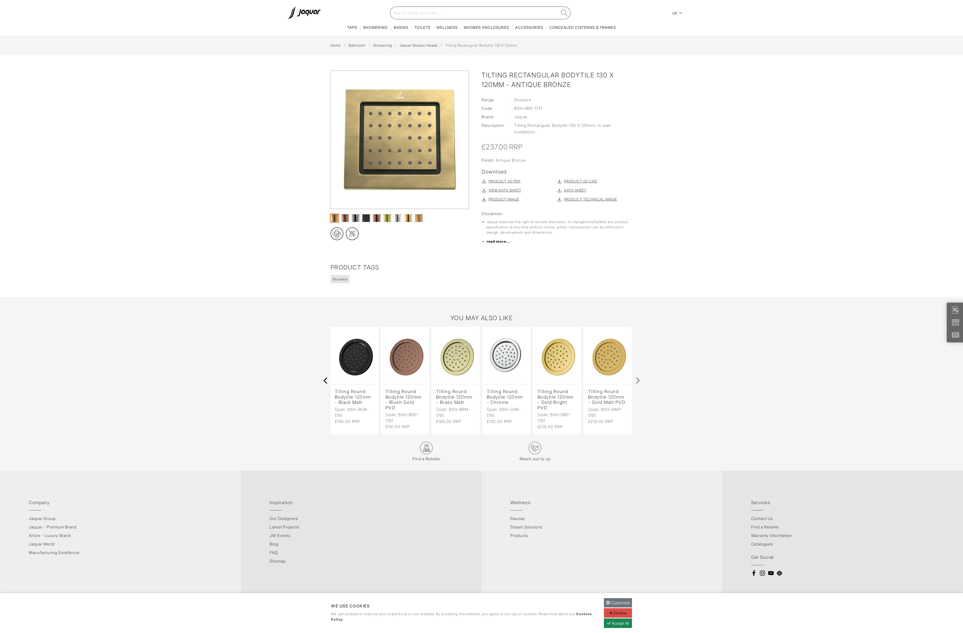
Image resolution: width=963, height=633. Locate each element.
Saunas (517, 518)
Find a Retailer (765, 526)
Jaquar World (42, 544)
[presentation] (325, 381)
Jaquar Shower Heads (418, 45)
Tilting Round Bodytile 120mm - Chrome (505, 397)
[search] (564, 13)
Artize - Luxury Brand (50, 535)
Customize (620, 602)
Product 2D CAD (580, 181)
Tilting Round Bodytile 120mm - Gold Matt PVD (606, 397)
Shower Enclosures (486, 27)
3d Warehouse (779, 573)
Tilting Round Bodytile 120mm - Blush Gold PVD (403, 399)
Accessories (529, 27)
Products (519, 535)
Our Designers (284, 518)
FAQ (274, 552)
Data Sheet (575, 190)
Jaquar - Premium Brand (52, 526)
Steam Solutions (526, 526)
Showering (375, 27)
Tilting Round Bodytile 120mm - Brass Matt (454, 397)
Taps (352, 27)
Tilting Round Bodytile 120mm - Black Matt (353, 397)
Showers (340, 279)
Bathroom (357, 45)
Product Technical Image (590, 199)
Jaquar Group (42, 518)
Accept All (620, 623)
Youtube (771, 573)
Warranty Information (771, 535)
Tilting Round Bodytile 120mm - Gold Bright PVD (555, 399)
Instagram (762, 573)
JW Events (280, 535)
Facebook (754, 573)
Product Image (504, 199)
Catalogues (762, 544)
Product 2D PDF (505, 181)
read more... (498, 241)
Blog (274, 544)
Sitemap (277, 561)
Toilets (422, 27)
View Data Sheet (505, 190)
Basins (401, 27)
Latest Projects (284, 526)
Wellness (446, 27)
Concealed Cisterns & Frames (582, 27)
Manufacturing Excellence (54, 552)
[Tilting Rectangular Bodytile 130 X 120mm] (400, 139)
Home (336, 45)
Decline (619, 612)
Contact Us (762, 518)
